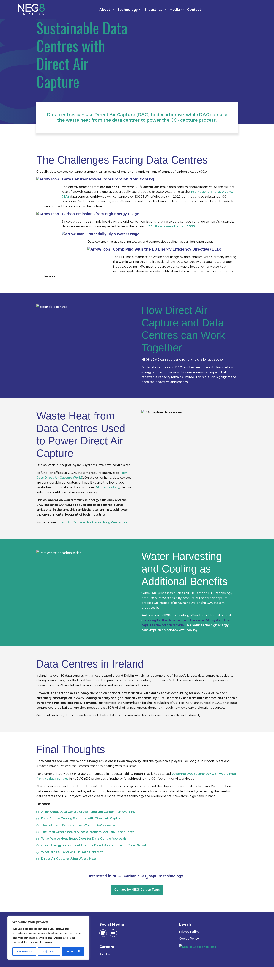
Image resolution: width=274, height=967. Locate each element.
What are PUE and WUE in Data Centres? (72, 852)
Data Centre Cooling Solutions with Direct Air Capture (81, 818)
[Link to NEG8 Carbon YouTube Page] (113, 933)
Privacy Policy (189, 931)
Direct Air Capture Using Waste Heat (69, 858)
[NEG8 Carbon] (53, 9)
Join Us (104, 954)
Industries (153, 9)
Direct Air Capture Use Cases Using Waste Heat (93, 522)
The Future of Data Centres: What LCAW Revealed (78, 825)
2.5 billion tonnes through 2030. (172, 226)
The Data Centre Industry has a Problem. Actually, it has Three (88, 831)
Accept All (73, 951)
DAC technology (107, 487)
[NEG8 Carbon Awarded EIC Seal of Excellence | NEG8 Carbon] (197, 946)
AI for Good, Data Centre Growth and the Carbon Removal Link (88, 811)
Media (174, 9)
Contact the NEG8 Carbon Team (137, 889)
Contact (194, 9)
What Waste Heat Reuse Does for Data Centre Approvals (83, 838)
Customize (24, 951)
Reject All (48, 951)
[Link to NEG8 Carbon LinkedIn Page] (103, 933)
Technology (127, 9)
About (104, 9)
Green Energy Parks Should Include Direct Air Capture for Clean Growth (94, 845)
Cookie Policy (189, 938)
